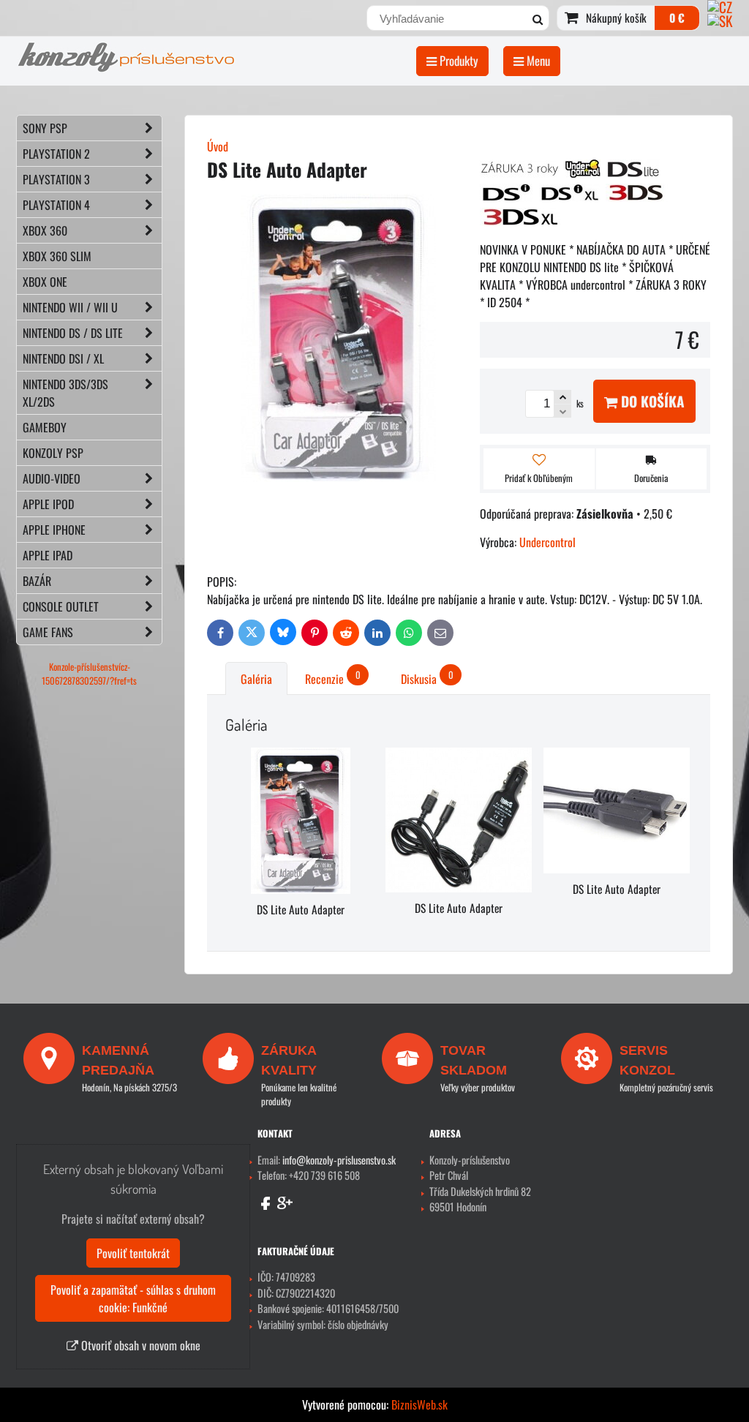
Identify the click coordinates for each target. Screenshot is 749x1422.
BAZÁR (37, 581)
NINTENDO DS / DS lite (73, 333)
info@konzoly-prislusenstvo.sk (339, 1159)
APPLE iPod (48, 504)
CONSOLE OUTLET (61, 606)
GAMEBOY (45, 427)
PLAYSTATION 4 (56, 205)
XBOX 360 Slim (57, 256)
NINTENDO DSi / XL (63, 358)
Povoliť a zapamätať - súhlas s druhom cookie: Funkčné (133, 1298)
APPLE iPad (47, 555)
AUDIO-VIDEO (51, 478)
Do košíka (651, 401)
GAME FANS (48, 632)
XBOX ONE (45, 281)
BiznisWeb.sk (419, 1404)
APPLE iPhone (54, 529)
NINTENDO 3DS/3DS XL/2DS (65, 392)
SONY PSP (45, 128)
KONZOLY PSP (53, 453)
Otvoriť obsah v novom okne (139, 1345)
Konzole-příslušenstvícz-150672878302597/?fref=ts (89, 674)
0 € (677, 18)
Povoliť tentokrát (133, 1253)
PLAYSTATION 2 (56, 153)
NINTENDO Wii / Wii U (70, 307)
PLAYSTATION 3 (56, 179)
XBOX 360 (45, 230)
